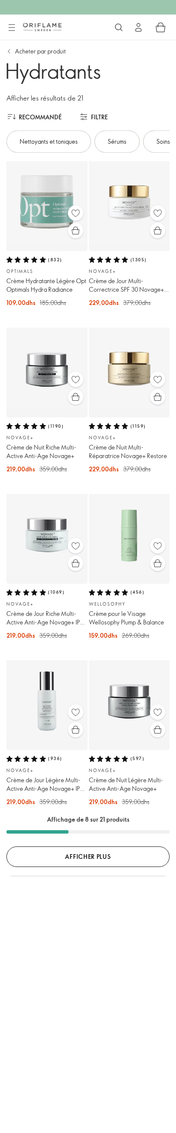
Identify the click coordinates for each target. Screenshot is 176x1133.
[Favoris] (75, 213)
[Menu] (11, 28)
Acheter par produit (40, 51)
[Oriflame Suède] (42, 27)
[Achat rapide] (75, 230)
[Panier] (161, 27)
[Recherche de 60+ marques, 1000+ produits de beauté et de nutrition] (118, 27)
